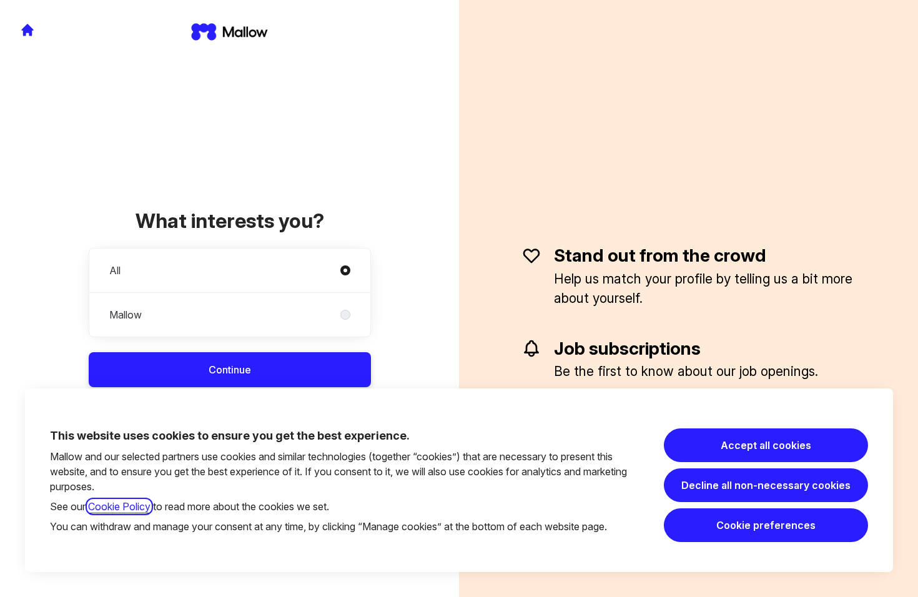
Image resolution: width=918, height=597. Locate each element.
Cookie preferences (766, 525)
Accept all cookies (766, 445)
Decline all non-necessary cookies (766, 485)
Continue (230, 369)
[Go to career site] (27, 29)
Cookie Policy (119, 506)
